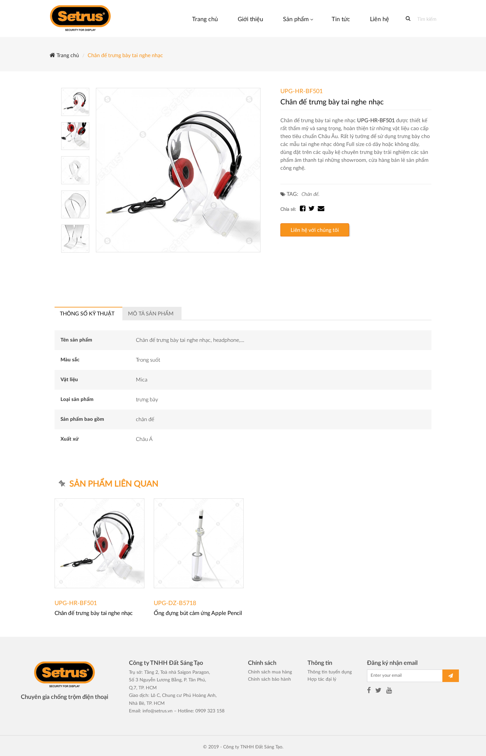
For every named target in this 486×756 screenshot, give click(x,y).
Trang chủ (67, 55)
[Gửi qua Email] (321, 209)
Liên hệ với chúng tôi (315, 230)
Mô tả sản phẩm (151, 313)
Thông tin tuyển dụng (329, 672)
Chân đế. (310, 194)
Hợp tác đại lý (321, 679)
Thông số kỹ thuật (87, 313)
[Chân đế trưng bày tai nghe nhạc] (178, 170)
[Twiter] (378, 691)
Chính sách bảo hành (269, 679)
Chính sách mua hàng (270, 672)
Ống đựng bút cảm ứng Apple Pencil (198, 613)
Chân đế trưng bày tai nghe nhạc (124, 55)
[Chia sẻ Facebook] (304, 209)
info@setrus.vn (157, 711)
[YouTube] (389, 691)
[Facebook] (369, 691)
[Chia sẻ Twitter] (313, 209)
